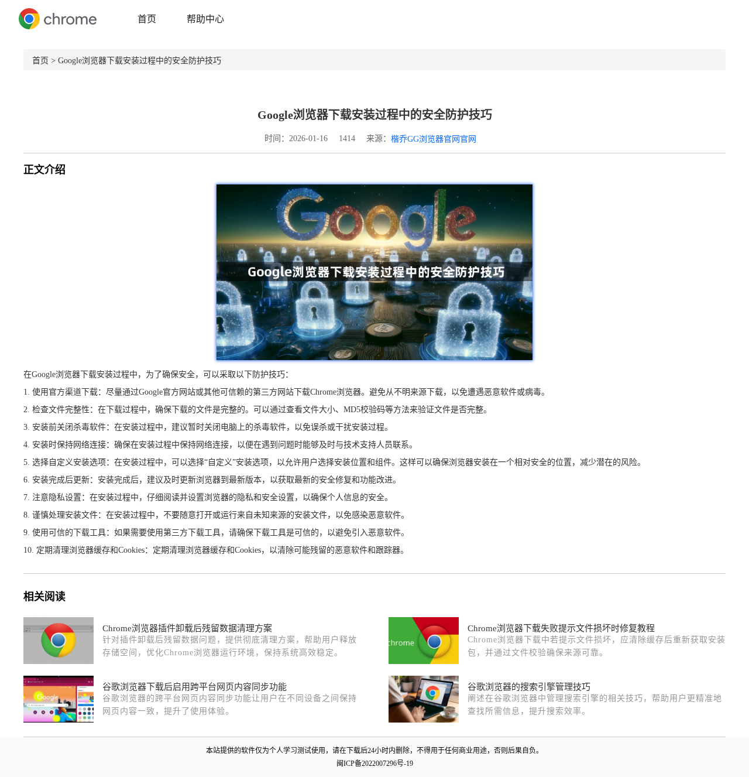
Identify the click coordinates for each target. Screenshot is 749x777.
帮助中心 (205, 19)
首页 (147, 19)
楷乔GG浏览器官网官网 (433, 139)
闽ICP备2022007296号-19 (374, 763)
